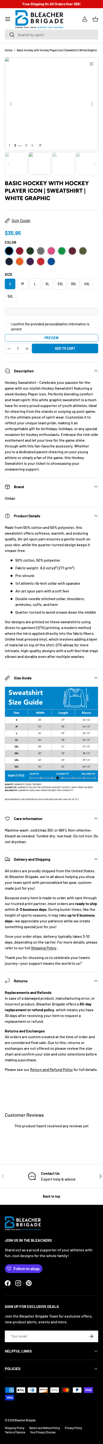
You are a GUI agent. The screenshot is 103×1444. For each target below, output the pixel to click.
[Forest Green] (30, 251)
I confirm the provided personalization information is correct (50, 326)
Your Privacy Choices (43, 1432)
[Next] (92, 104)
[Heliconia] (51, 251)
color (11, 242)
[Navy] (9, 261)
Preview (51, 338)
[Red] (40, 261)
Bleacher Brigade (25, 1420)
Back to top (51, 1196)
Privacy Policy (73, 1428)
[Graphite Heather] (40, 251)
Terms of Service (15, 1432)
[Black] (9, 251)
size (8, 274)
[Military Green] (83, 251)
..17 (39, 145)
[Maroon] (72, 251)
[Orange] (19, 261)
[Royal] (51, 261)
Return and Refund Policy (51, 1069)
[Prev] (11, 104)
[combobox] (51, 34)
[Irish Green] (61, 251)
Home (8, 50)
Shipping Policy (44, 947)
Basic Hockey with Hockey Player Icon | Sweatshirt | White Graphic (57, 50)
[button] (95, 19)
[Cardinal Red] (19, 251)
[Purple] (30, 261)
